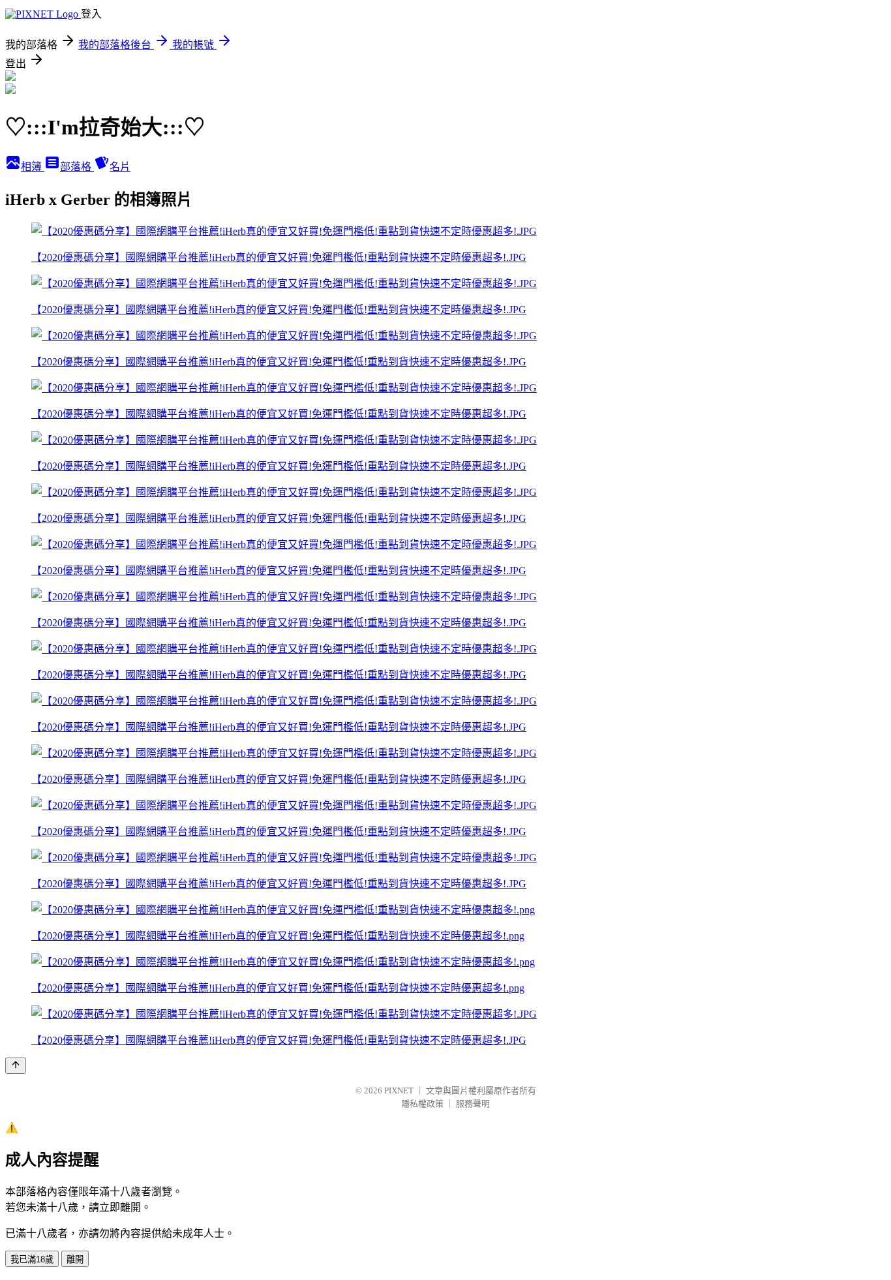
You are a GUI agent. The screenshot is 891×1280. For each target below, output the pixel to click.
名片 (120, 166)
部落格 (77, 166)
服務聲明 (473, 1103)
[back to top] (15, 1066)
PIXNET (399, 1090)
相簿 (32, 166)
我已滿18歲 (31, 1259)
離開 (75, 1259)
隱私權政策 (422, 1103)
